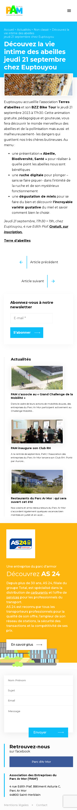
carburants (39, 592)
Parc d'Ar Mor (41, 762)
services (12, 597)
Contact (41, 805)
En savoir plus (22, 644)
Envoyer (39, 732)
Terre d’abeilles (17, 240)
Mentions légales (16, 805)
